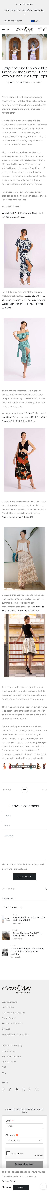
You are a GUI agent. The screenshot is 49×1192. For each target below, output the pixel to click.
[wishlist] (39, 29)
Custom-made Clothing (13, 1013)
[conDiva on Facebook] (3, 1089)
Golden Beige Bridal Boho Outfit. (17, 517)
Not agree (6, 1187)
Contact (6, 1029)
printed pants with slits (13, 217)
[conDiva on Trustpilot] (30, 1089)
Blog (15, 914)
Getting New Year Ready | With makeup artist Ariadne (27, 934)
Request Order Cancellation (15, 1034)
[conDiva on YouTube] (36, 1089)
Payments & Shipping (12, 1046)
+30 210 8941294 (26, 4)
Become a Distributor (12, 1024)
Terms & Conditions (11, 1056)
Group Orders (8, 1018)
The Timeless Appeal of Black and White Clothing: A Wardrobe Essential (27, 951)
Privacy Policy (9, 1062)
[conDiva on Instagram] (23, 1089)
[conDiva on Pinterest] (16, 1089)
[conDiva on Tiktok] (10, 1089)
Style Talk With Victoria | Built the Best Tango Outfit (29, 918)
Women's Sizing (9, 1002)
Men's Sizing (8, 1007)
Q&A (4, 1067)
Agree (21, 1187)
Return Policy (8, 1051)
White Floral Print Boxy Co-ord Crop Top (21, 213)
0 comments (18, 923)
